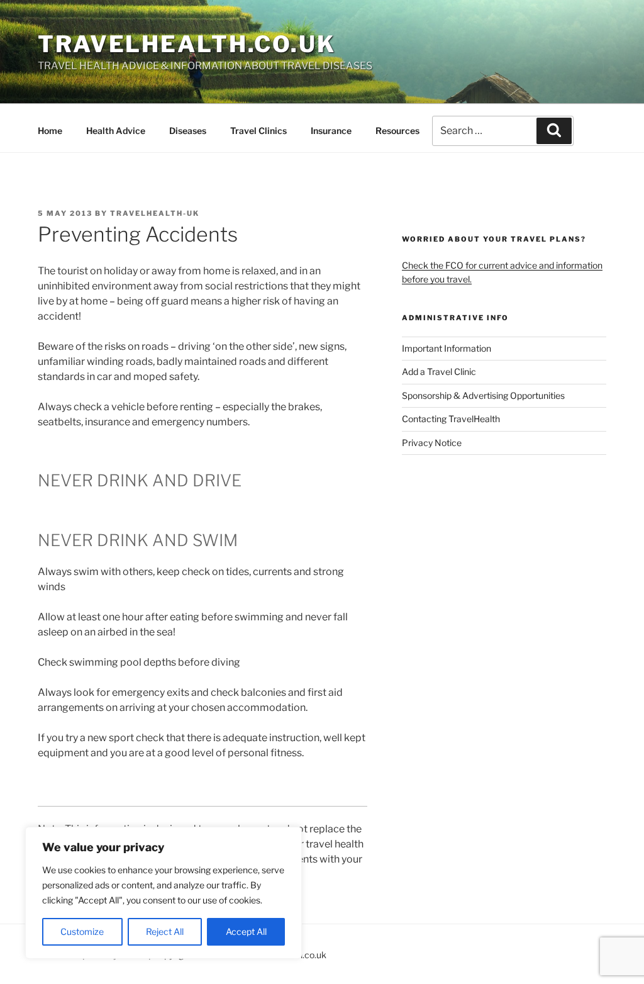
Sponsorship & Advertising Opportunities (483, 395)
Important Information (446, 348)
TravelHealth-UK (154, 213)
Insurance (331, 130)
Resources (397, 130)
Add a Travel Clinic (439, 371)
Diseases (187, 130)
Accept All (246, 931)
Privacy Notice (432, 442)
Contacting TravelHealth (451, 418)
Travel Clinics (258, 130)
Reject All (165, 931)
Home (50, 130)
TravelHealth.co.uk (187, 44)
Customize (82, 931)
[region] (163, 893)
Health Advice (115, 130)
